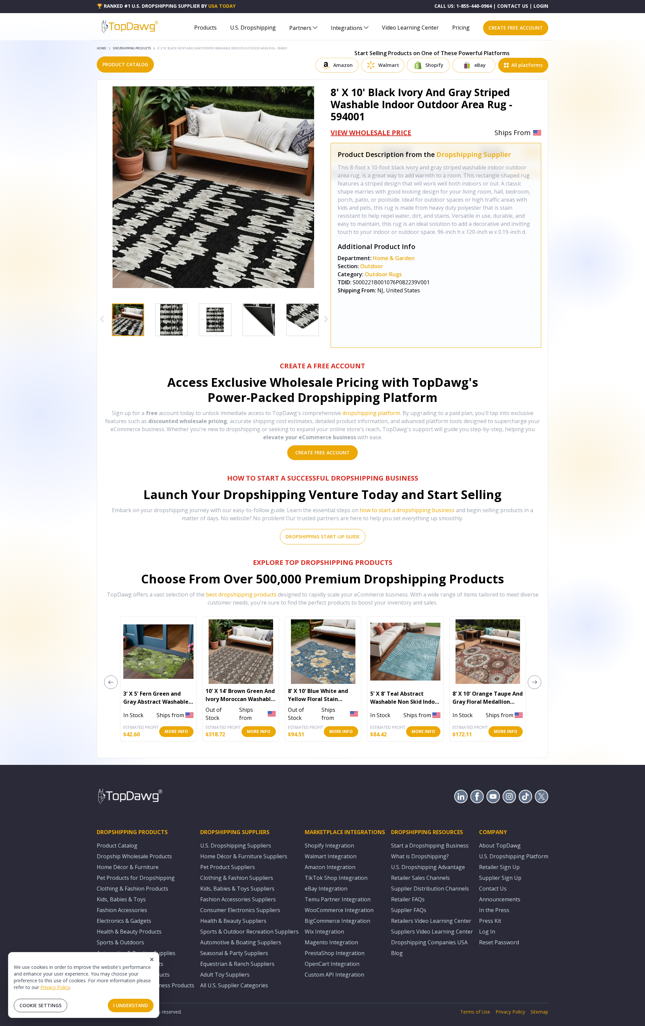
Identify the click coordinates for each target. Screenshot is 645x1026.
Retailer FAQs (408, 899)
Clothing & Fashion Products (132, 888)
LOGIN (540, 6)
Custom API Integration (334, 974)
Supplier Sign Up (500, 877)
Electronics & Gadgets (124, 921)
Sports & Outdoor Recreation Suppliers (249, 931)
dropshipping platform (371, 413)
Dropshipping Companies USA (429, 942)
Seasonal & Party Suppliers (234, 953)
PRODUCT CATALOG (125, 64)
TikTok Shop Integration (336, 877)
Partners (300, 28)
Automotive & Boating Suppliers (240, 942)
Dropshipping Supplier (473, 154)
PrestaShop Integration (334, 953)
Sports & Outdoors (120, 942)
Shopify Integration (329, 845)
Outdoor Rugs (383, 274)
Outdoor (371, 266)
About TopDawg (500, 845)
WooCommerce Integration (339, 910)
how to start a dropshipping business (407, 510)
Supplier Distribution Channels (430, 888)
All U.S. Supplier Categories (234, 985)
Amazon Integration (330, 867)
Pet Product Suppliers (227, 867)
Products (205, 27)
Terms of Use (475, 1012)
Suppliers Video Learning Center (432, 931)
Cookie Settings (40, 1005)
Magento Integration (331, 942)
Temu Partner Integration (338, 899)
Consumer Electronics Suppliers (240, 910)
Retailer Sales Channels (420, 877)
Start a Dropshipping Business (430, 845)
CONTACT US (512, 6)
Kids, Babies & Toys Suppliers (237, 888)
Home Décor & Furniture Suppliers (243, 856)
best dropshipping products (241, 594)
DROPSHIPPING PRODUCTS (132, 48)
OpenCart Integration (332, 964)
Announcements (499, 899)
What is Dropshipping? (420, 856)
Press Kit (490, 921)
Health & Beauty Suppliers (233, 921)
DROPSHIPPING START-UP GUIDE (323, 536)
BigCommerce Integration (337, 921)
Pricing (461, 27)
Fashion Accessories (122, 910)
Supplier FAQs (408, 910)
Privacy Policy (55, 987)
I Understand (130, 1005)
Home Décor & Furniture (128, 867)
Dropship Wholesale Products (134, 856)
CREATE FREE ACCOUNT (515, 28)
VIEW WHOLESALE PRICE (371, 132)
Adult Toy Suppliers (225, 974)
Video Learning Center (410, 27)
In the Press (494, 910)
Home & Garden (394, 258)
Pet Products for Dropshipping (136, 877)
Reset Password (499, 942)
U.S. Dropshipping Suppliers (235, 845)
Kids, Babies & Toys (121, 899)
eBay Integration (326, 888)
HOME (101, 48)
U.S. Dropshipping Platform (513, 856)
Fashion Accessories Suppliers (238, 899)
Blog (397, 953)
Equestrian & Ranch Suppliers (237, 964)
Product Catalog (117, 845)
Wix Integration (324, 931)
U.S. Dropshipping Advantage (428, 867)
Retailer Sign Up (499, 867)
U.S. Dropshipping (253, 27)
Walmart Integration (330, 856)
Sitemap (539, 1012)
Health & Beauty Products (129, 931)
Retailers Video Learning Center (431, 921)
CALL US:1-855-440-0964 (463, 6)
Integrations (346, 28)
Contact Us (493, 888)
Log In (487, 931)
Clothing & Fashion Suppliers (236, 877)
